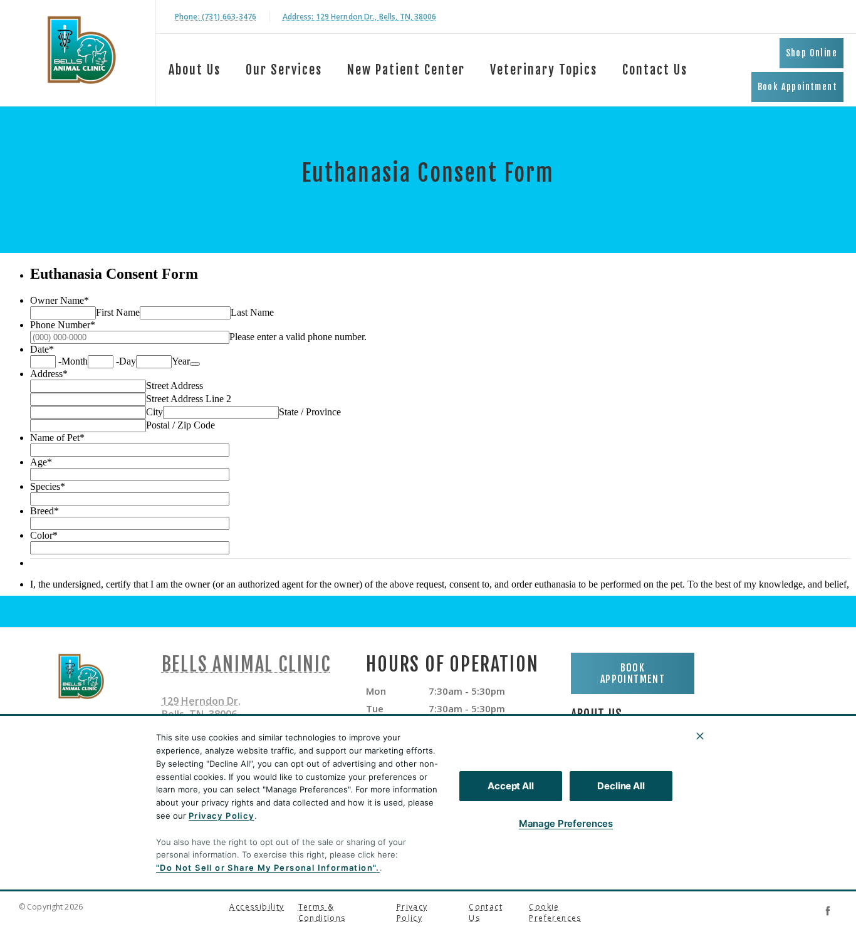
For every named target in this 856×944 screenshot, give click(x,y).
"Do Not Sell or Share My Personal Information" (266, 868)
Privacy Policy (221, 816)
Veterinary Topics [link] (543, 70)
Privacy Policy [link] (412, 912)
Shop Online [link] (811, 53)
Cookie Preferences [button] (555, 912)
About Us (195, 70)
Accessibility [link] (256, 906)
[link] (81, 51)
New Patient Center (406, 70)
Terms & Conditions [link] (322, 912)
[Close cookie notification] (700, 736)
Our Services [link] (284, 70)
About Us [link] (597, 714)
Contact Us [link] (654, 70)
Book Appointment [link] (797, 86)
